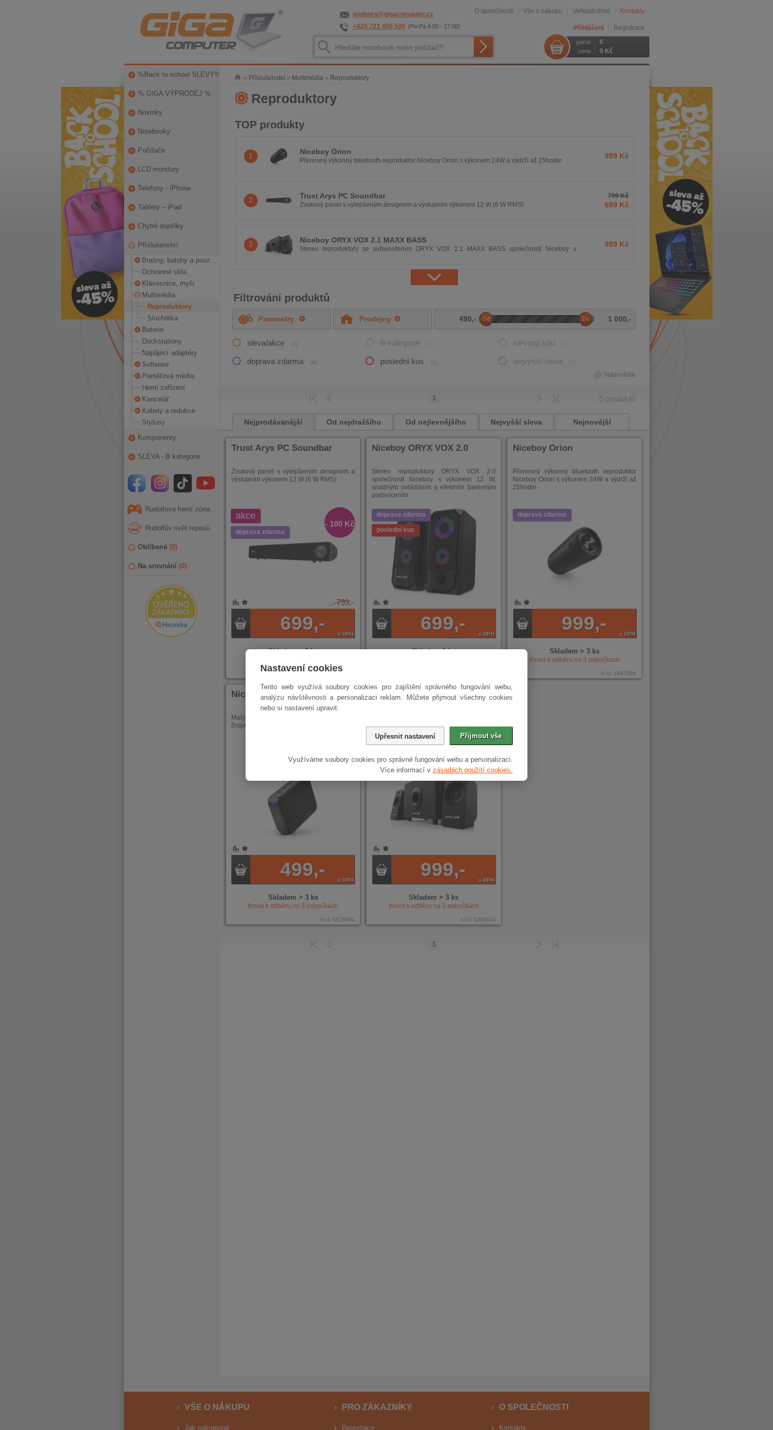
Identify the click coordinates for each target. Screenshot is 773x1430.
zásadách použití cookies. (473, 770)
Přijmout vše (481, 736)
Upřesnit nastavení (405, 736)
